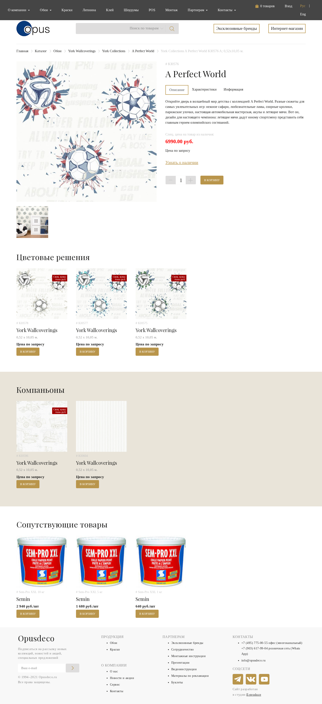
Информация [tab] (233, 89)
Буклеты (177, 682)
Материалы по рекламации (190, 675)
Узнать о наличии (181, 162)
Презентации (180, 662)
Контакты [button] (225, 10)
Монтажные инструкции (188, 656)
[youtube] (264, 679)
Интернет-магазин (287, 28)
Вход (288, 6)
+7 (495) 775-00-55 (254, 643)
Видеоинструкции (184, 669)
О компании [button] (17, 10)
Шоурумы (131, 10)
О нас (114, 671)
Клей (110, 10)
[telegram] (238, 679)
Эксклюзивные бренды (236, 28)
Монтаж (171, 10)
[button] (265, 6)
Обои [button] (44, 10)
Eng (303, 14)
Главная (22, 51)
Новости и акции (122, 678)
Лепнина (89, 10)
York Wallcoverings (82, 51)
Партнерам (196, 10)
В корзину (212, 180)
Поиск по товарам (144, 28)
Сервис (115, 684)
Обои (57, 51)
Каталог (41, 51)
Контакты (116, 691)
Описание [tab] (176, 90)
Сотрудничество (182, 649)
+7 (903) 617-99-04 (254, 648)
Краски (67, 10)
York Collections (113, 51)
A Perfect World (143, 51)
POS (152, 10)
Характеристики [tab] (204, 89)
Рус (302, 6)
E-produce (253, 694)
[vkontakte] (251, 679)
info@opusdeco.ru (253, 660)
